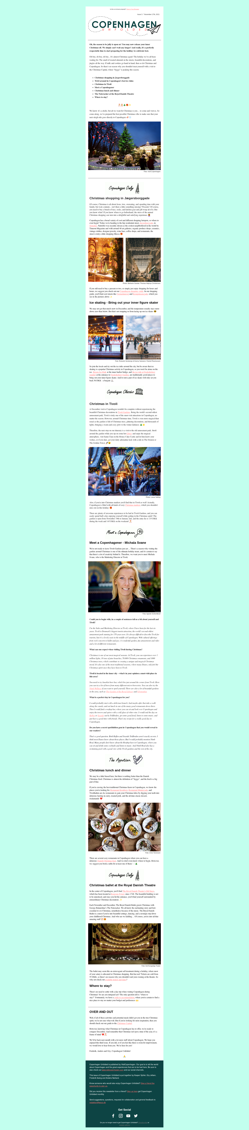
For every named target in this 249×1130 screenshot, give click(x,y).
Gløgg (129, 433)
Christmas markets (132, 505)
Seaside (101, 715)
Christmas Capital (124, 1023)
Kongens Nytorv (118, 894)
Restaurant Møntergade (138, 790)
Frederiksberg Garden (120, 374)
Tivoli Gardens (124, 412)
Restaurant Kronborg (119, 790)
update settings (124, 1125)
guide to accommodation (124, 997)
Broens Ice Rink (99, 372)
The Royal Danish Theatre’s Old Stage (138, 891)
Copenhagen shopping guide (131, 291)
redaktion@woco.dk (97, 1102)
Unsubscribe (142, 1123)
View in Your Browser (132, 9)
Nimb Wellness (95, 688)
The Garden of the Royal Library (119, 691)
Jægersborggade (146, 223)
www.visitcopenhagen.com (112, 1070)
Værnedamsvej (123, 293)
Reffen (92, 715)
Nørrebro (93, 225)
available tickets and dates (115, 979)
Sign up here (132, 1091)
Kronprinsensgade (140, 293)
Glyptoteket (142, 691)
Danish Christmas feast (106, 860)
